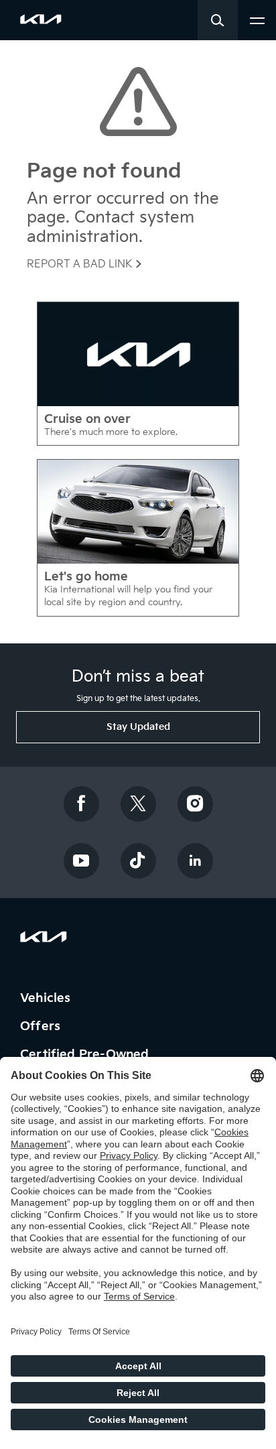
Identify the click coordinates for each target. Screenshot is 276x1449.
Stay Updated (138, 727)
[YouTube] (81, 861)
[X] (138, 804)
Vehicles (47, 998)
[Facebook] (81, 804)
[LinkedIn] (195, 861)
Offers (42, 1026)
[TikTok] (138, 861)
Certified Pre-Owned (86, 1055)
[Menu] (257, 19)
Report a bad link (81, 264)
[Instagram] (195, 804)
